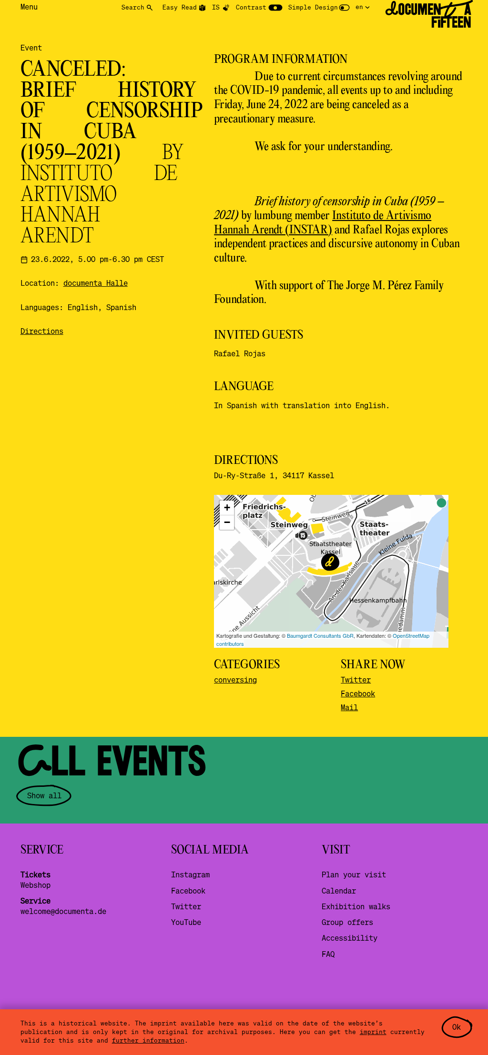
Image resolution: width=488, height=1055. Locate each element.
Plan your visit (354, 874)
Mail (349, 707)
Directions (41, 331)
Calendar (339, 890)
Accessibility (349, 938)
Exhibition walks (356, 906)
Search (133, 7)
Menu (29, 6)
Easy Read (180, 7)
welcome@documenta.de (63, 911)
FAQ (328, 954)
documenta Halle (95, 283)
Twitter (356, 679)
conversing (235, 679)
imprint (373, 1031)
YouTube (186, 922)
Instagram (190, 874)
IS (216, 7)
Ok (456, 1027)
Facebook (358, 693)
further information (148, 1040)
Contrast (251, 7)
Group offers (347, 922)
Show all (44, 795)
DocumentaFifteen (428, 16)
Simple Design (313, 7)
